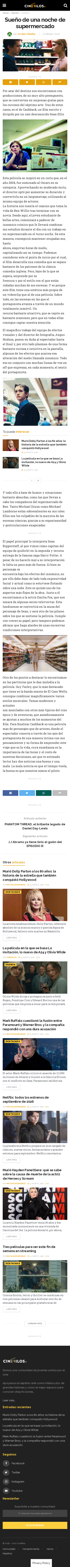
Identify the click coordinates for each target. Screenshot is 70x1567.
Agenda (10, 965)
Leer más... (9, 1400)
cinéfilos (12, 957)
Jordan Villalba (26, 34)
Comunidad (9, 1549)
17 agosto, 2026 (36, 1183)
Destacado (13, 892)
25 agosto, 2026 (30, 452)
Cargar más (35, 1323)
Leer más (11, 938)
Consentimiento (31, 1549)
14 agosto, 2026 (36, 1256)
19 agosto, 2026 (36, 1107)
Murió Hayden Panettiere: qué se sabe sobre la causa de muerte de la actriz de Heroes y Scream (32, 1174)
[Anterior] (31, 480)
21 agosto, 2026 (36, 1034)
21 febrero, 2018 (51, 34)
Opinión (15, 13)
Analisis (25, 13)
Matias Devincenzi (16, 885)
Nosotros (7, 1553)
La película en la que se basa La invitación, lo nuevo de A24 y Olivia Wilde (44, 462)
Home (6, 13)
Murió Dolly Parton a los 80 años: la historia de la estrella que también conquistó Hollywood (44, 444)
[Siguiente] (38, 480)
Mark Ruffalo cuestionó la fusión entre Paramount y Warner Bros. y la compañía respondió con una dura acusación (33, 1025)
